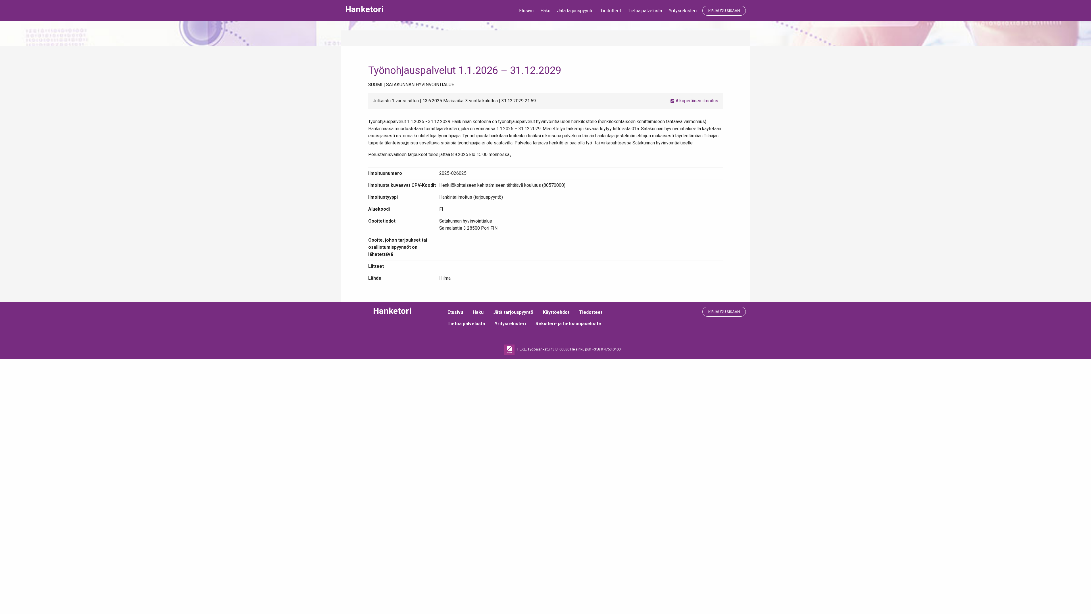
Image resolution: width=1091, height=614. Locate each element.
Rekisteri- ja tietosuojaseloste (568, 323)
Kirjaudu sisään (724, 11)
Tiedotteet (610, 10)
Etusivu (526, 10)
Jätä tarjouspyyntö (575, 10)
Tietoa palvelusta (645, 10)
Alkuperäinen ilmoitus (696, 100)
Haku (545, 10)
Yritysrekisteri (683, 10)
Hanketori (364, 9)
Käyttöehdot (556, 312)
